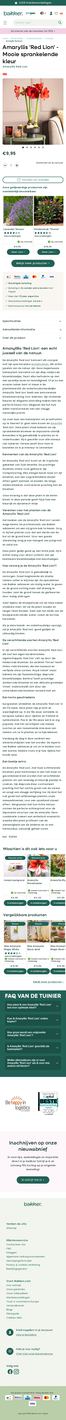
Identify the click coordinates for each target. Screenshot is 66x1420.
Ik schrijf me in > (33, 1180)
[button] (3, 23)
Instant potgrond (14, 880)
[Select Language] (43, 14)
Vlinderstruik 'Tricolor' (46, 229)
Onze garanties (15, 1289)
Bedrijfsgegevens (16, 1268)
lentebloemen (40, 364)
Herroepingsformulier (19, 1260)
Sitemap (11, 1228)
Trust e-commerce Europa (23, 1301)
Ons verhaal (13, 1285)
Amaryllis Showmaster (34, 882)
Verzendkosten (15, 1305)
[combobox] (38, 22)
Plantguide (12, 1313)
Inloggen (11, 1252)
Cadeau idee (14, 1317)
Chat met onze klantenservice (34, 1353)
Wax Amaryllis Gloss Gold (35, 947)
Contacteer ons (15, 1244)
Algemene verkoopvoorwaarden (25, 1256)
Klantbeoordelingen (18, 1297)
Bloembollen (17, 38)
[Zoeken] (59, 22)
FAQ (8, 1248)
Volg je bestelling (26, 1334)
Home (5, 38)
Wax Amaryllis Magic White (12, 947)
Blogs (9, 1309)
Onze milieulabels (17, 1293)
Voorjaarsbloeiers (34, 38)
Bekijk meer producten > (33, 263)
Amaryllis (49, 38)
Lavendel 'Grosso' (13, 229)
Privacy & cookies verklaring (23, 1264)
